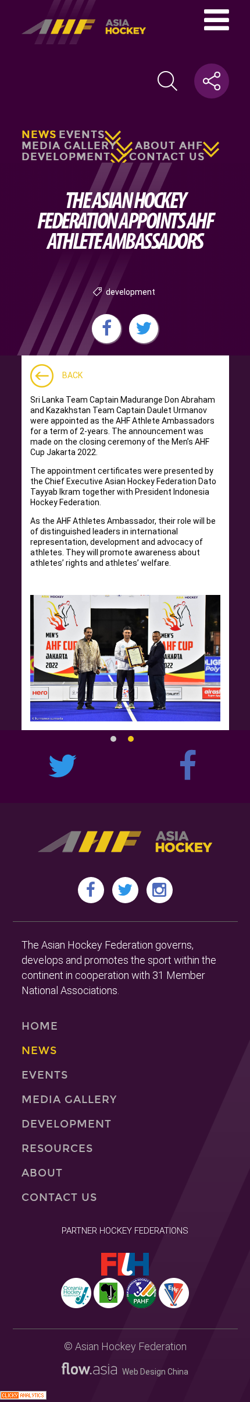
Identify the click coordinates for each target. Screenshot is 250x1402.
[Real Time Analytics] (23, 1396)
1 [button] (113, 739)
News (39, 134)
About (42, 1173)
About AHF (169, 145)
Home (40, 1026)
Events (82, 134)
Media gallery (69, 145)
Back (72, 375)
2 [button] (131, 739)
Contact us (167, 157)
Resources (58, 1148)
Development (66, 157)
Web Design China (152, 1371)
